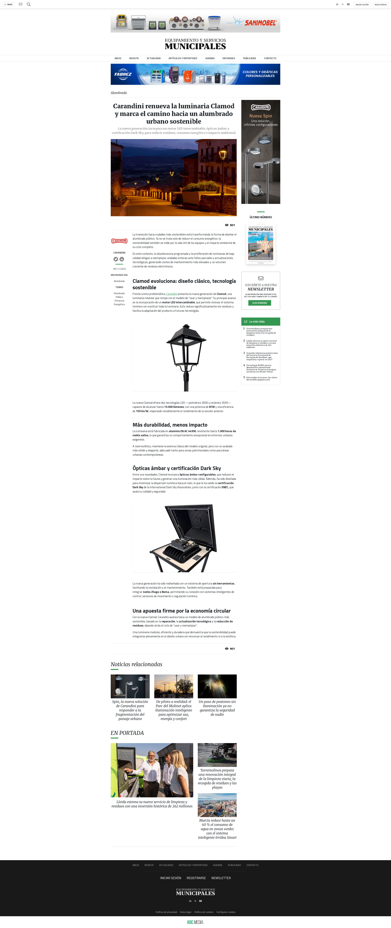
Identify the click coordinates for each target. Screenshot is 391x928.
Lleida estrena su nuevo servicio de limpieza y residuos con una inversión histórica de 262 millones (261, 344)
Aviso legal (185, 912)
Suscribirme (259, 303)
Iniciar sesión (362, 4)
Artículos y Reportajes (193, 865)
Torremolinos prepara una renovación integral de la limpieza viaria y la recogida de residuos (261, 331)
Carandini (171, 294)
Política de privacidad (166, 912)
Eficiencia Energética (119, 302)
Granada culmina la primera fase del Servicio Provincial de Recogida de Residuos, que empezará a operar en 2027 (262, 356)
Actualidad (166, 865)
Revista (149, 865)
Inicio (136, 865)
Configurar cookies (226, 912)
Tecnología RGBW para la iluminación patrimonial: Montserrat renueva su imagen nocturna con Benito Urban (261, 368)
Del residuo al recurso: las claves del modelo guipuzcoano (261, 378)
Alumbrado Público (119, 295)
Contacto (252, 865)
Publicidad (234, 865)
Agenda (217, 865)
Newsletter (221, 877)
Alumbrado (119, 281)
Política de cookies (203, 912)
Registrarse (381, 4)
